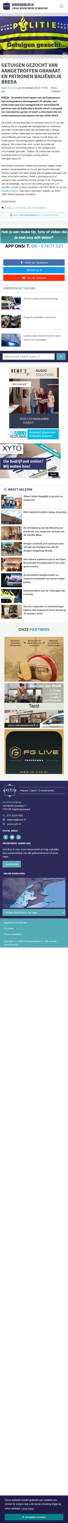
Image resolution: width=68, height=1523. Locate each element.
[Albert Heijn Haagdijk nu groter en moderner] (11, 502)
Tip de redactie (36, 277)
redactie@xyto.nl (16, 819)
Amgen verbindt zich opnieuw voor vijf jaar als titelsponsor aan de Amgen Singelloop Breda (43, 547)
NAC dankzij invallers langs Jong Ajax (45, 512)
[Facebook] (6, 837)
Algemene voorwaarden (15, 922)
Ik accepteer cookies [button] (34, 1517)
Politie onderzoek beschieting (41, 298)
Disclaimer (9, 928)
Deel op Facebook (36, 262)
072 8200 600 (15, 815)
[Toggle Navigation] (61, 6)
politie (8, 207)
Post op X (36, 270)
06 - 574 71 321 (47, 246)
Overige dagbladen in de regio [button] (20, 912)
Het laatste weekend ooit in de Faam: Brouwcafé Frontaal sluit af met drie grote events (44, 563)
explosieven (19, 207)
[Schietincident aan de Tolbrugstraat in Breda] (11, 596)
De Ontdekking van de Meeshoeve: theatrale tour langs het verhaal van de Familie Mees (44, 531)
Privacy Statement (13, 934)
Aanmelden (12, 864)
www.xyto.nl (14, 824)
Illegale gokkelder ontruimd (39, 317)
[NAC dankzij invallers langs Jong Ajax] (11, 517)
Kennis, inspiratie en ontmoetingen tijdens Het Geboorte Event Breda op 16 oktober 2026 (44, 610)
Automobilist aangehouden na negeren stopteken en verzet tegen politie (44, 578)
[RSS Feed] (19, 837)
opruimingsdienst (37, 207)
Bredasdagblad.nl (23, 4)
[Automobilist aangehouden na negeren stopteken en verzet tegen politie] (11, 580)
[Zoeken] (61, 356)
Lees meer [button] (27, 1508)
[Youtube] (12, 837)
